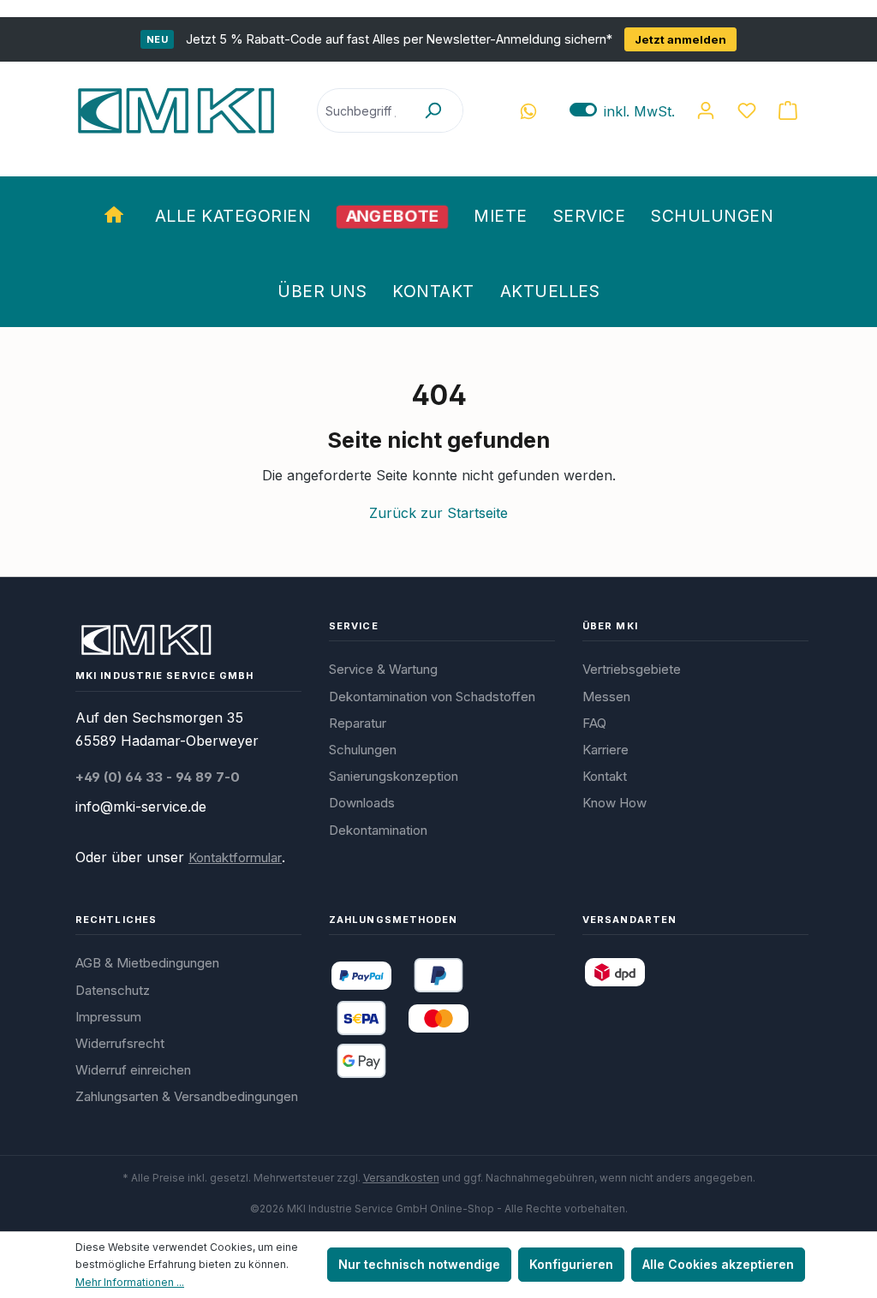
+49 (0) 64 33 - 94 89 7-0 (157, 777)
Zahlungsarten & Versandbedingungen (186, 1096)
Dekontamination (378, 830)
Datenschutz (112, 990)
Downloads (362, 803)
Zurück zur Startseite (438, 512)
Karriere (605, 749)
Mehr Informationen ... (129, 1282)
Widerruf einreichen (133, 1070)
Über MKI (610, 626)
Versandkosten (401, 1177)
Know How (614, 803)
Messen (606, 696)
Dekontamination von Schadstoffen (432, 696)
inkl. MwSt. (622, 110)
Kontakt (604, 776)
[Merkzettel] (746, 110)
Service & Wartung (383, 669)
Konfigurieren (571, 1264)
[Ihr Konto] (705, 110)
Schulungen (363, 749)
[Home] (116, 214)
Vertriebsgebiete (631, 669)
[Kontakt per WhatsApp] (528, 110)
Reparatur (357, 723)
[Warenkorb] (787, 110)
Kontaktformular (235, 857)
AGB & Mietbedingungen (147, 963)
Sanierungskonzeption (393, 776)
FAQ (594, 723)
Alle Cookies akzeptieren (718, 1264)
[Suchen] (432, 110)
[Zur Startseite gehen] (176, 110)
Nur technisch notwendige (419, 1264)
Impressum (108, 1017)
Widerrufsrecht (119, 1043)
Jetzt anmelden (680, 39)
